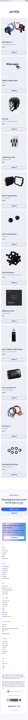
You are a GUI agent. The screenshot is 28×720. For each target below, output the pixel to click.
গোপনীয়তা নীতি (4, 641)
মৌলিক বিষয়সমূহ (5, 604)
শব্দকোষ (3, 610)
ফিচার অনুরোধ (4, 614)
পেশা (3, 669)
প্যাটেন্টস (3, 667)
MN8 (3, 556)
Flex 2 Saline (5, 551)
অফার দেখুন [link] (8, 0)
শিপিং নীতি (4, 649)
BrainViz (4, 574)
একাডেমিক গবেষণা (5, 586)
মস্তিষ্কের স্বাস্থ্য (5, 592)
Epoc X (3, 549)
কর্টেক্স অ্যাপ (4, 626)
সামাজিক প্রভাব (4, 663)
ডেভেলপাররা (4, 624)
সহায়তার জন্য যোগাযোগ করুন (7, 616)
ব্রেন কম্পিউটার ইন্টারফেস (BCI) (7, 590)
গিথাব (3, 631)
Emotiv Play (5, 594)
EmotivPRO (5, 568)
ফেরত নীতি (4, 647)
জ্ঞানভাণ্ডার (4, 606)
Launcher (4, 576)
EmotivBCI (4, 572)
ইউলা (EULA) (4, 651)
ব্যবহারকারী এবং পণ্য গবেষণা (6, 588)
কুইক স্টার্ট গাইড (4, 603)
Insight (3, 554)
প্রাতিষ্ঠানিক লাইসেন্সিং (5, 633)
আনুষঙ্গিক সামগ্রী (5, 558)
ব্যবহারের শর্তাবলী (4, 643)
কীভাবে (3, 608)
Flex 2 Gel (4, 553)
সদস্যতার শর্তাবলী (5, 645)
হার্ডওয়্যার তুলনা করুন (5, 601)
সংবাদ (3, 665)
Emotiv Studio (5, 566)
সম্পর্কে (3, 661)
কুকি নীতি (3, 653)
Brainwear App (5, 578)
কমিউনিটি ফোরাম (5, 612)
